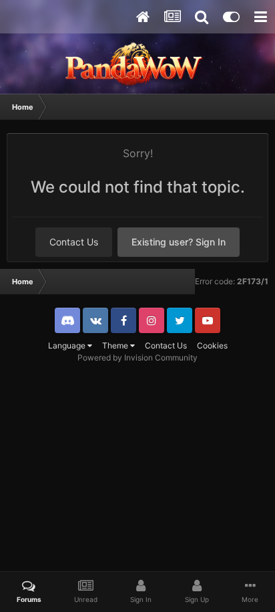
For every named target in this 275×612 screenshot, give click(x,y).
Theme (116, 345)
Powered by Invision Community (137, 357)
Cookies (212, 345)
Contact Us (73, 241)
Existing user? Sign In (178, 241)
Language (67, 345)
